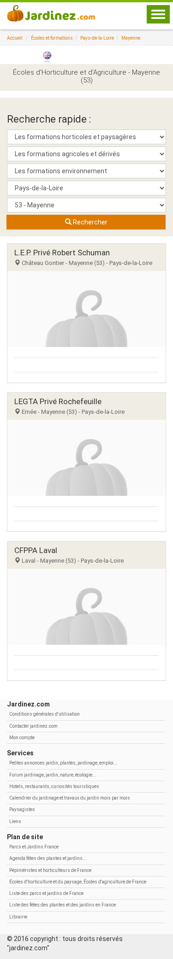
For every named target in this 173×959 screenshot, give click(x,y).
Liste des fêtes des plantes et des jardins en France (62, 904)
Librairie (18, 916)
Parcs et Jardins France (34, 846)
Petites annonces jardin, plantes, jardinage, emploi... (63, 762)
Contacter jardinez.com (33, 726)
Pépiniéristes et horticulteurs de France (50, 870)
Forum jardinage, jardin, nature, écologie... (52, 774)
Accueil (15, 38)
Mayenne (130, 38)
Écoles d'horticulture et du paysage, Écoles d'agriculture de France (77, 881)
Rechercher (89, 222)
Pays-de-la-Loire (97, 38)
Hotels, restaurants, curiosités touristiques (54, 786)
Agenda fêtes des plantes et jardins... (48, 858)
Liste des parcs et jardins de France (46, 893)
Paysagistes (22, 809)
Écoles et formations (52, 38)
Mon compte (22, 737)
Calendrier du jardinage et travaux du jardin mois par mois (69, 797)
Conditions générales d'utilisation (44, 714)
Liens (15, 821)
